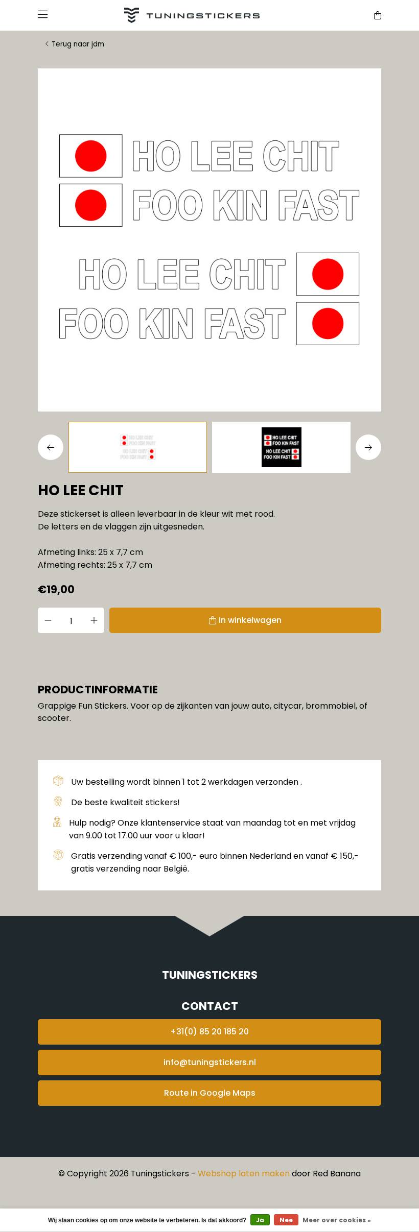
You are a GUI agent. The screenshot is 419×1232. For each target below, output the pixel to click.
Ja (260, 1220)
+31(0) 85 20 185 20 (209, 1031)
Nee (286, 1220)
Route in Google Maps (209, 1093)
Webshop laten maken (244, 1173)
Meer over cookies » (336, 1220)
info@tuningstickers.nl (210, 1062)
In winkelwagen (250, 620)
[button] (53, 447)
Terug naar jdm (78, 44)
